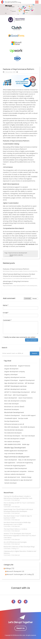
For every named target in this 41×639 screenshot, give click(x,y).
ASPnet (33, 392)
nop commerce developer (13, 453)
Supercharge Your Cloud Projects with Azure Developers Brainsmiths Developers (18, 510)
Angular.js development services (14, 377)
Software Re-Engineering (25, 463)
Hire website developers (12, 442)
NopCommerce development (17, 253)
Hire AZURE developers (27, 427)
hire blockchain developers (13, 430)
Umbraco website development (14, 474)
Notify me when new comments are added (19, 337)
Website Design (26, 477)
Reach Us (21, 628)
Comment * (7, 320)
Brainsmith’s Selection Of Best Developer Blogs (19, 547)
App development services (14, 383)
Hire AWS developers (11, 427)
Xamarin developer (10, 483)
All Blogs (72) (9, 568)
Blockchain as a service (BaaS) (14, 407)
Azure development (10, 398)
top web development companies (15, 471)
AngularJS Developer (11, 380)
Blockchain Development (14, 412)
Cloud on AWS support (28, 415)
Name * (5, 305)
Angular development (11, 369)
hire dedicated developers (13, 433)
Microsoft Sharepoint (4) (15, 571)
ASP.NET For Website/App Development (17, 392)
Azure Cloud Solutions (25, 398)
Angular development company (14, 372)
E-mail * (5, 313)
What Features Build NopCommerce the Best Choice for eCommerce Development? (19, 275)
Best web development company (15, 401)
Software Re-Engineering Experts (15, 466)
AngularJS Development (27, 380)
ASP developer (29, 383)
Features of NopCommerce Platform (18, 69)
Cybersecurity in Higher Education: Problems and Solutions (20, 552)
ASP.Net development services (15, 389)
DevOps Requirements (11, 421)
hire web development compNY (14, 439)
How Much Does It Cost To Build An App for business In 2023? (18, 517)
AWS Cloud (7, 395)
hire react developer (28, 436)
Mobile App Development (15, 447)
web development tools (12, 477)
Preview (35, 298)
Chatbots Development (12, 415)
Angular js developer (11, 374)
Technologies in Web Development (15, 468)
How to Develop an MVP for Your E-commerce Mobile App (19, 504)
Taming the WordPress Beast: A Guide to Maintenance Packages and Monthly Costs (18, 497)
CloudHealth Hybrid (10, 418)
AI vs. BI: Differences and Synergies (15, 542)
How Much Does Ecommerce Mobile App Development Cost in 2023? (17, 523)
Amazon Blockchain (10, 366)
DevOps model (23, 418)
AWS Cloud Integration (20, 395)
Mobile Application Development (15, 451)
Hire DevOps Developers (12, 436)
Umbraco (31, 471)
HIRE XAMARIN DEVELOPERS (12, 444)
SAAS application (9, 463)
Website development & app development (18, 480)
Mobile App (25, 444)
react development (10, 460)
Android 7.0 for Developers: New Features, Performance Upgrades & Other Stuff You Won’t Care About (20, 536)
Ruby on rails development (27, 460)
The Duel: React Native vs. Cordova (15, 529)
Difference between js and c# (14, 424)
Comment (28, 298)
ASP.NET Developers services (15, 386)
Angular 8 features (24, 366)
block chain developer (11, 404)
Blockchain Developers (11, 409)
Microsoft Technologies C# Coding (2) (20, 574)
